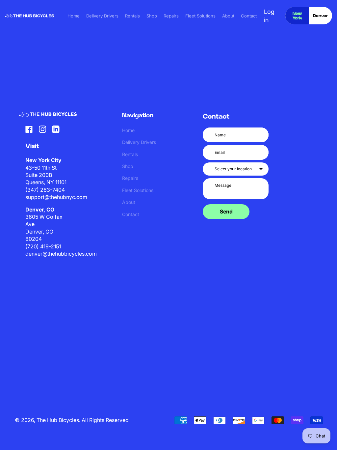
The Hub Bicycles (58, 420)
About (228, 15)
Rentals (132, 15)
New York (297, 16)
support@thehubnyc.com (56, 197)
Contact (249, 15)
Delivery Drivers (102, 15)
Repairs (171, 15)
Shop (151, 15)
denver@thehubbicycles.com (61, 253)
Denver (320, 16)
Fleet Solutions (200, 15)
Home (73, 15)
